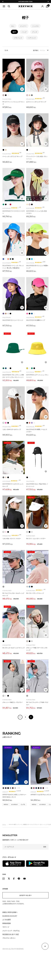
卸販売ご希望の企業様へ (9, 912)
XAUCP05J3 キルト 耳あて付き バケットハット (37, 485)
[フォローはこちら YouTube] (24, 879)
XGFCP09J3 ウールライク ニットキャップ (13, 485)
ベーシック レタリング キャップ (12, 156)
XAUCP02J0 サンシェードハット (12, 320)
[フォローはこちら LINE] (19, 879)
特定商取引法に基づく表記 (10, 934)
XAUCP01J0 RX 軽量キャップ (35, 320)
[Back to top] (45, 947)
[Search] (9, 6)
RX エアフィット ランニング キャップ (13, 103)
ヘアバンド (32, 38)
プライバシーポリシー (9, 938)
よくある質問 (6, 919)
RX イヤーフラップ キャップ (35, 593)
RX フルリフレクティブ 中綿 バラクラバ (37, 703)
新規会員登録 (6, 923)
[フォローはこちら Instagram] (3, 879)
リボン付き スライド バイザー (11, 538)
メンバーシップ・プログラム (11, 930)
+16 (18, 788)
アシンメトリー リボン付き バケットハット (36, 158)
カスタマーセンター (25, 895)
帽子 (14, 32)
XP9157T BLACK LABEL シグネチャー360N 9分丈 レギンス (14, 796)
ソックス (35, 26)
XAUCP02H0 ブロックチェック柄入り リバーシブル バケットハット (13, 376)
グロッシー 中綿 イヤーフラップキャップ (36, 649)
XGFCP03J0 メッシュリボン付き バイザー (36, 212)
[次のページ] (31, 717)
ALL (12, 26)
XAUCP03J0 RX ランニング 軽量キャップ (37, 267)
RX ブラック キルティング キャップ (13, 648)
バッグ (24, 32)
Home (4, 824)
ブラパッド (18, 38)
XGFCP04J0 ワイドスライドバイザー (13, 212)
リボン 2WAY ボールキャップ (11, 429)
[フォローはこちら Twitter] (9, 879)
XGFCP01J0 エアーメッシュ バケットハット (37, 376)
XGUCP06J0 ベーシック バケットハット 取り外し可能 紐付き (13, 267)
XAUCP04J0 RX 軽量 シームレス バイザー (36, 431)
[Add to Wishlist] (22, 89)
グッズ (34, 32)
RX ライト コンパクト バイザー (36, 538)
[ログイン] (42, 6)
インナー (23, 26)
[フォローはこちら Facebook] (13, 879)
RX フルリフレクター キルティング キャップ (13, 594)
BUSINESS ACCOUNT (9, 916)
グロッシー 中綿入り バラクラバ (12, 702)
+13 (46, 788)
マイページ (5, 927)
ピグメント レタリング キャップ (36, 102)
